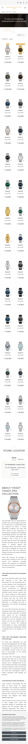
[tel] (20, 2)
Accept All (14, 732)
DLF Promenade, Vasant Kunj (15, 465)
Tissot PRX (8, 59)
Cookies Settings (14, 739)
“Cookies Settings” (7, 728)
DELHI (14, 458)
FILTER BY (7, 29)
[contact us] (26, 2)
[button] (13, 479)
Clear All (11, 39)
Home (3, 12)
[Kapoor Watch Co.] (14, 7)
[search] (17, 2)
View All (20, 459)
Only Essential (14, 736)
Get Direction (15, 473)
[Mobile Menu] (2, 7)
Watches (8, 12)
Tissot (7, 57)
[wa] (23, 2)
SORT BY (20, 35)
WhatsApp (15, 475)
